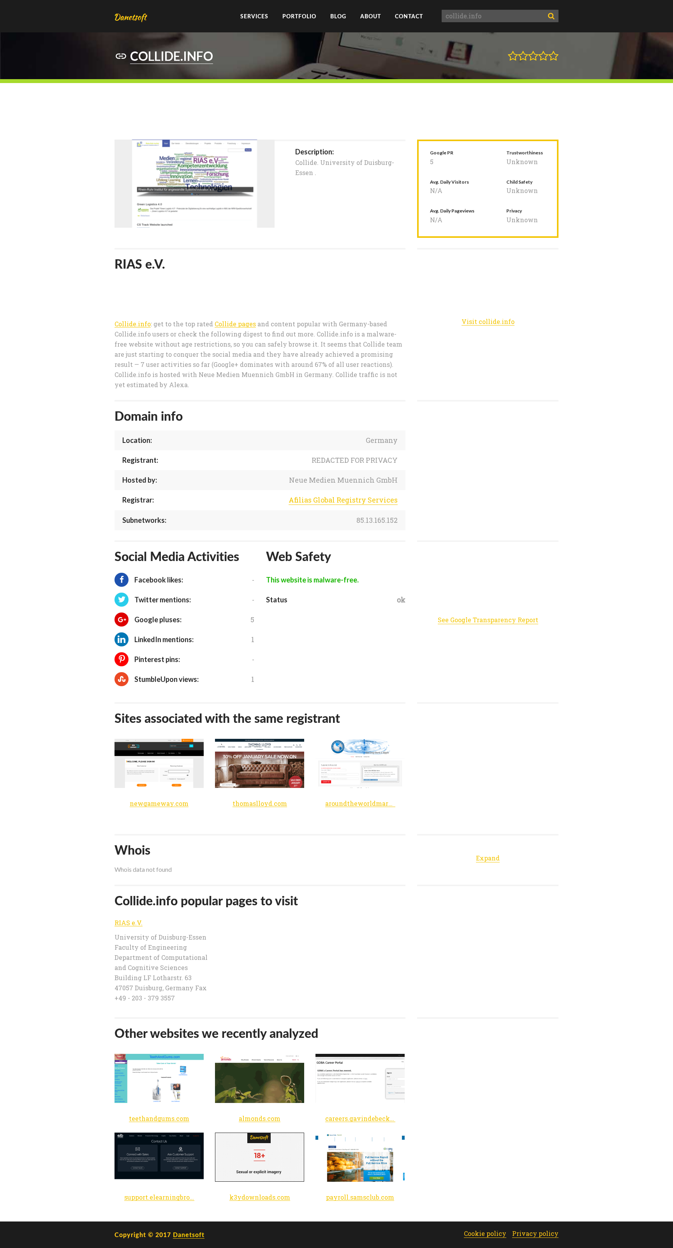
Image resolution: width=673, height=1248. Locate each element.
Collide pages (235, 324)
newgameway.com (159, 803)
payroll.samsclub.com (360, 1197)
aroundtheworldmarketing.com (360, 803)
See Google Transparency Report (488, 620)
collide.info (171, 56)
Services (254, 16)
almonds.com (259, 1118)
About (370, 16)
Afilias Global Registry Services (343, 500)
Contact (409, 16)
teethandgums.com (159, 1118)
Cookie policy (485, 1233)
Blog (338, 16)
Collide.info (133, 324)
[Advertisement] (336, 110)
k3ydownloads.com (259, 1197)
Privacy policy (535, 1233)
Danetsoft (188, 1234)
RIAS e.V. (129, 923)
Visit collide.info (488, 322)
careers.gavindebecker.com (360, 1118)
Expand (488, 858)
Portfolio (299, 16)
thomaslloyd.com (260, 803)
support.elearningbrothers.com (159, 1197)
